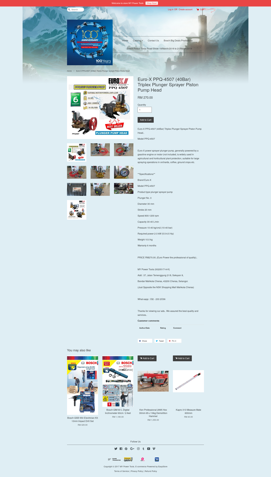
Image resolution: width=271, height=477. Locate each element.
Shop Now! (152, 3)
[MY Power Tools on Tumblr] (143, 449)
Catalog (137, 40)
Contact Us (153, 40)
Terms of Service (121, 471)
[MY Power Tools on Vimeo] (153, 449)
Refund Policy (151, 471)
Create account (185, 9)
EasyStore (162, 466)
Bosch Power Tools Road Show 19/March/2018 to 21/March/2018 (159, 48)
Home (125, 40)
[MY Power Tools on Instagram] (138, 449)
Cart (202, 9)
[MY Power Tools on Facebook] (121, 449)
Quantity (142, 104)
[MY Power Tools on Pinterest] (126, 449)
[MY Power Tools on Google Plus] (132, 449)
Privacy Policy (137, 471)
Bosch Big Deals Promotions (178, 40)
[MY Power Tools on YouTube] (148, 449)
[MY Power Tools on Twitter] (115, 449)
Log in (170, 9)
